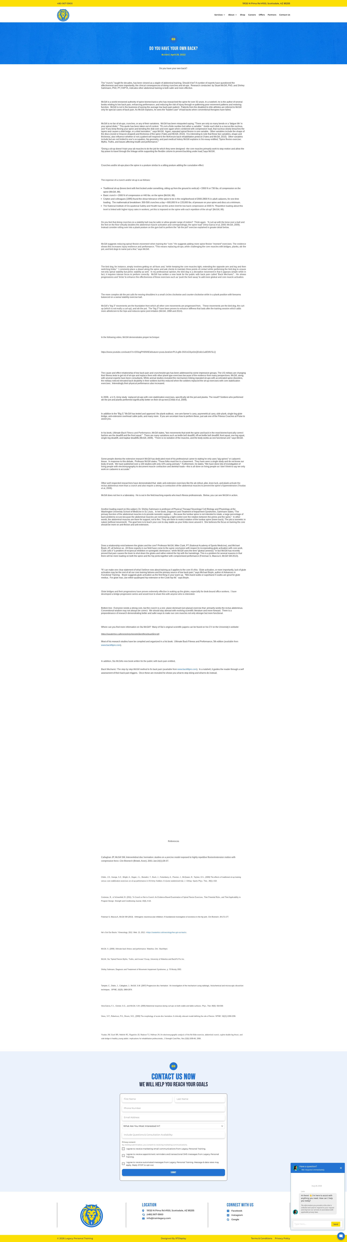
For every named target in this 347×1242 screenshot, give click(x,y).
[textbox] (171, 1126)
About (231, 15)
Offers (262, 15)
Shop (242, 15)
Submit (173, 1172)
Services (218, 15)
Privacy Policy (282, 1238)
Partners (272, 15)
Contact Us (284, 15)
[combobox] (173, 1126)
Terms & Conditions (261, 1238)
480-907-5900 (65, 3)
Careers (252, 15)
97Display (180, 1238)
